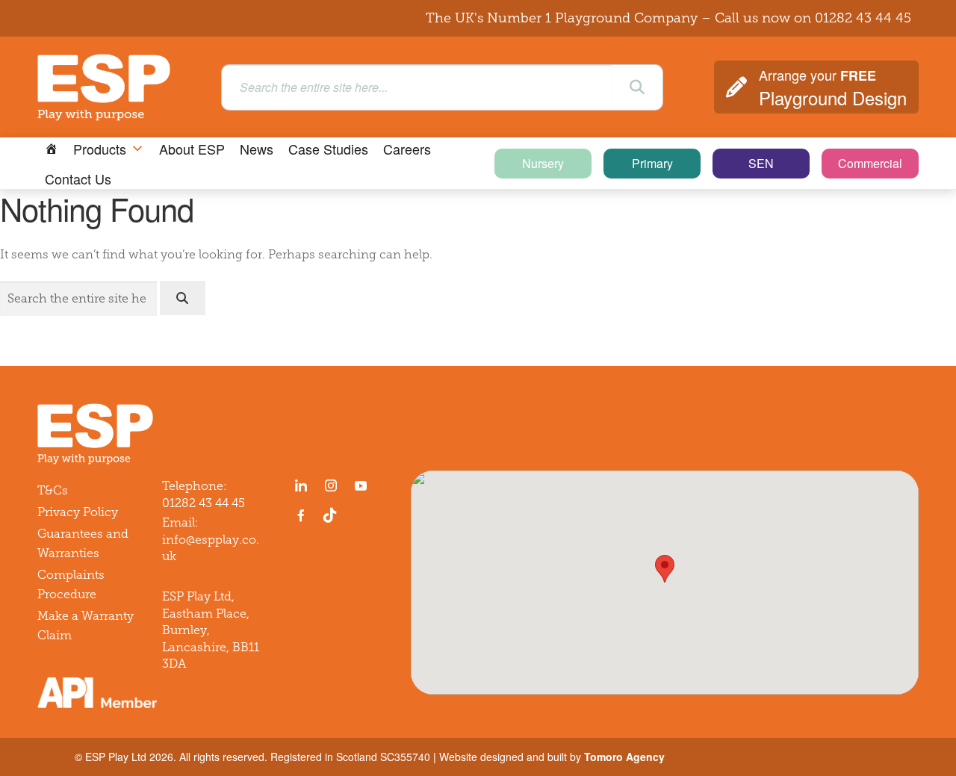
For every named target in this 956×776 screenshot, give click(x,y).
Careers (407, 148)
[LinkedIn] (301, 485)
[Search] (637, 87)
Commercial (870, 163)
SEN (761, 163)
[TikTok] (333, 515)
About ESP (192, 148)
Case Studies (328, 148)
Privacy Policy (77, 512)
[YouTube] (361, 485)
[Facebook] (301, 515)
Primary (652, 163)
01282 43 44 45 (863, 17)
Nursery (543, 163)
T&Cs (52, 490)
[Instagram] (331, 485)
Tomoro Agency (624, 756)
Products (99, 148)
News (256, 148)
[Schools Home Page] (51, 149)
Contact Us (78, 178)
